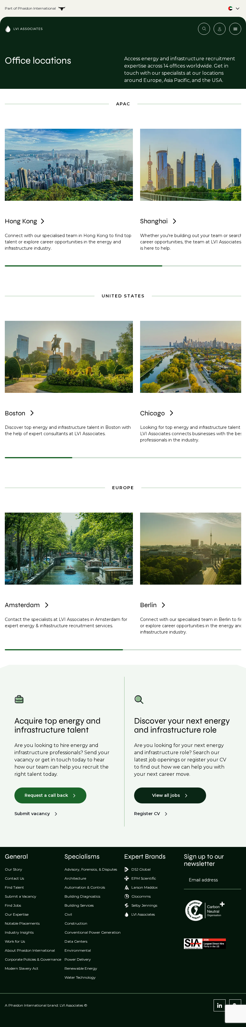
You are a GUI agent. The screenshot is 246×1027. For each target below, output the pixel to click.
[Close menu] (235, 29)
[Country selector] (123, 8)
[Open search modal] (204, 29)
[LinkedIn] (220, 1005)
